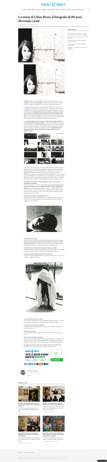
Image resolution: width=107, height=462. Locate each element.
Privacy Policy (26, 452)
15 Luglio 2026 (27, 413)
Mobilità (44, 9)
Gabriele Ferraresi (22, 24)
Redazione (21, 413)
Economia (38, 9)
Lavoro (68, 9)
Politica (29, 9)
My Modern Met (48, 115)
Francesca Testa (47, 441)
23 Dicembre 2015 (32, 24)
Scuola (77, 9)
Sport (48, 9)
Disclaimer (32, 452)
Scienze (73, 9)
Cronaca (24, 9)
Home (19, 13)
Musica (82, 9)
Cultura (64, 9)
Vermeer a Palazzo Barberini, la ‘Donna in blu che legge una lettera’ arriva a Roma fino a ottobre (29, 405)
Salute (33, 9)
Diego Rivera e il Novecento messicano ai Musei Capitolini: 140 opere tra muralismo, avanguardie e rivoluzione (53, 434)
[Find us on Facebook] (88, 457)
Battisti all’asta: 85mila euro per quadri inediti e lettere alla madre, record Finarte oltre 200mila (28, 434)
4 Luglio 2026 (52, 411)
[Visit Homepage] (53, 4)
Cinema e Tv (58, 9)
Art (22, 13)
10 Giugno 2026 (54, 441)
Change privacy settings (102, 460)
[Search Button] (88, 9)
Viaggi (52, 9)
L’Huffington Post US (40, 115)
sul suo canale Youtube (52, 118)
